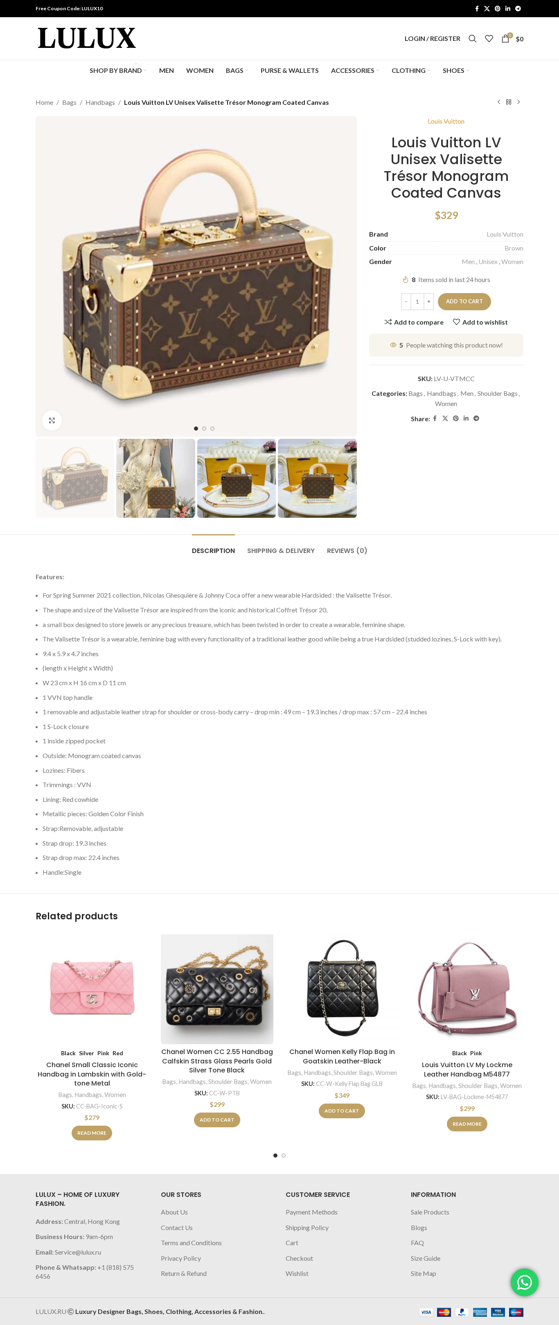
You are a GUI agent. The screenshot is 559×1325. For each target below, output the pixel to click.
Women (512, 261)
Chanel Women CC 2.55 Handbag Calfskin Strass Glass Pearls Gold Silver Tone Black (217, 1061)
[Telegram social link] (518, 8)
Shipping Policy (307, 1227)
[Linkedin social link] (508, 8)
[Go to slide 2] (284, 1155)
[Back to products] (509, 102)
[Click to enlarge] (52, 420)
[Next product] (518, 102)
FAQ (417, 1242)
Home (44, 102)
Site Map (423, 1273)
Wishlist (297, 1273)
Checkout (299, 1258)
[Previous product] (499, 102)
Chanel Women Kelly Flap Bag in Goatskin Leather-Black (342, 1056)
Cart (292, 1242)
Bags (69, 102)
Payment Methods (312, 1212)
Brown (514, 248)
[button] (46, 478)
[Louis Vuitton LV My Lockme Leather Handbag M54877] (467, 987)
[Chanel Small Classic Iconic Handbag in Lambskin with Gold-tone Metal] (92, 987)
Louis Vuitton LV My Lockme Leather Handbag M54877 (467, 1069)
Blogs (419, 1227)
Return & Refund (184, 1273)
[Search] (472, 38)
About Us (174, 1212)
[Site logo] (87, 37)
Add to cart (464, 301)
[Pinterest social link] (497, 8)
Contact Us (177, 1227)
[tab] (213, 546)
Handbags (100, 102)
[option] (196, 429)
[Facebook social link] (477, 8)
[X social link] (487, 8)
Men (468, 261)
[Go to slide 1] (275, 1155)
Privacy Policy (181, 1258)
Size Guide (425, 1258)
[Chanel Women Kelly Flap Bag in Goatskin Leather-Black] (342, 987)
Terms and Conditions (191, 1242)
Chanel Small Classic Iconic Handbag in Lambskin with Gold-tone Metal (92, 1074)
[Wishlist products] (489, 38)
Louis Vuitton (446, 121)
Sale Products (430, 1212)
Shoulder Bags (498, 393)
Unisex (488, 261)
